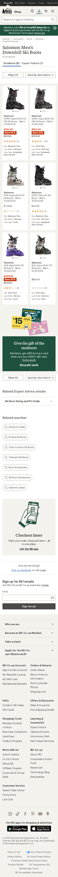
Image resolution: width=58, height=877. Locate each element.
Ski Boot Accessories (19, 477)
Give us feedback (21, 570)
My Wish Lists (10, 679)
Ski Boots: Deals (17, 427)
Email (5, 591)
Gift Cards (8, 709)
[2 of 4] (14, 111)
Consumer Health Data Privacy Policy (29, 860)
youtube (40, 813)
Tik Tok (17, 813)
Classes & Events (39, 731)
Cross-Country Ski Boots (21, 447)
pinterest (32, 813)
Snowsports (18, 39)
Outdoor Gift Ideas (13, 705)
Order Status (37, 669)
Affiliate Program (11, 768)
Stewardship (37, 776)
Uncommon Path (39, 736)
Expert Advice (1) (32, 63)
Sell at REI (7, 763)
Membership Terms (29, 868)
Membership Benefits (14, 683)
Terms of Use (13, 852)
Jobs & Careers (10, 754)
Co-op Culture (10, 759)
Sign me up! (29, 606)
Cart (46, 11)
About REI (36, 754)
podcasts (47, 813)
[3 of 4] (16, 111)
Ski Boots (39, 39)
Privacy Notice (14, 856)
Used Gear (8, 736)
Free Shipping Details (42, 709)
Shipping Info (38, 691)
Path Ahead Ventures (42, 740)
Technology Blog (40, 772)
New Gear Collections (14, 731)
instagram (10, 813)
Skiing (29, 39)
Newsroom (36, 767)
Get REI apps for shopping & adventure (29, 822)
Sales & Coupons (40, 705)
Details (45, 585)
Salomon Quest (17, 487)
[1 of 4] (13, 111)
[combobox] (29, 19)
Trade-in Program (12, 740)
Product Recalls (16, 864)
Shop (17, 11)
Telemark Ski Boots (18, 457)
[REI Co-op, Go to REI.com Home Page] (7, 11)
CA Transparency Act (39, 864)
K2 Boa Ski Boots (17, 437)
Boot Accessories (18, 467)
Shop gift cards (29, 364)
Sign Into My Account (14, 669)
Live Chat (7, 799)
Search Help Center (13, 790)
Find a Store (9, 794)
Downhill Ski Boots (10, 41)
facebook (25, 813)
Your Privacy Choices (40, 852)
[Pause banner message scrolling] (54, 28)
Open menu (53, 11)
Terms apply (29, 359)
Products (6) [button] (11, 63)
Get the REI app (29, 548)
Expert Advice (38, 727)
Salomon (6, 39)
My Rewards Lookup (14, 674)
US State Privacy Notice (39, 856)
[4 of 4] (17, 111)
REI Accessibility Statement (29, 872)
